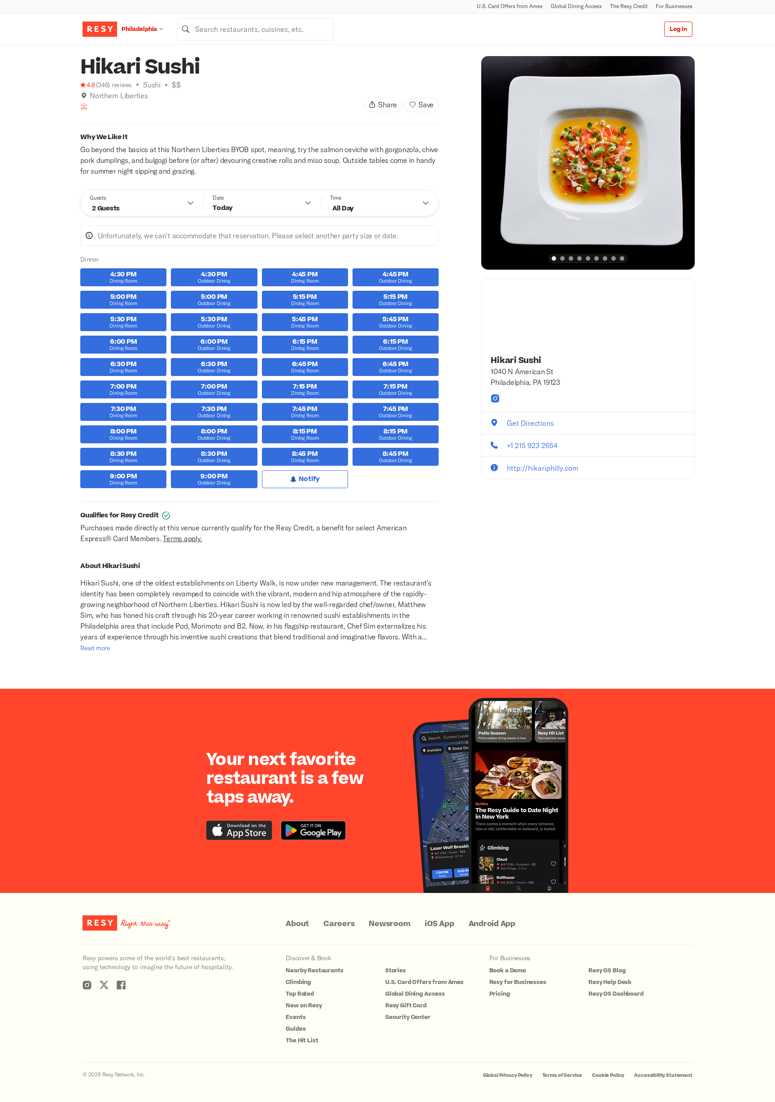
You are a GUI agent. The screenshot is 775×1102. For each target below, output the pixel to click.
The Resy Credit (629, 6)
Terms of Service (562, 1075)
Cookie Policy (608, 1075)
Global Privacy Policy (507, 1075)
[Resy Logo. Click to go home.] (100, 29)
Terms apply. (182, 538)
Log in (678, 29)
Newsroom (389, 923)
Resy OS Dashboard (615, 994)
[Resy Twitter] (104, 984)
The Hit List (302, 1040)
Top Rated (300, 994)
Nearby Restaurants (314, 970)
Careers (338, 923)
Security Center (408, 1017)
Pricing (499, 994)
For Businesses (674, 6)
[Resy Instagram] (87, 984)
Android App (492, 923)
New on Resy (304, 1005)
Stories (395, 970)
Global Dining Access (576, 6)
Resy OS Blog (606, 970)
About (297, 923)
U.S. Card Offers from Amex (510, 6)
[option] (588, 163)
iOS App (439, 923)
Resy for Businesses (517, 982)
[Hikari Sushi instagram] (495, 398)
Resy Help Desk (609, 982)
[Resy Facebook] (121, 984)
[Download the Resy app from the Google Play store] (313, 830)
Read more (95, 648)
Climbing (298, 982)
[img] (83, 95)
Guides (295, 1029)
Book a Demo (507, 970)
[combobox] (255, 29)
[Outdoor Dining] (83, 106)
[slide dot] (554, 258)
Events (295, 1017)
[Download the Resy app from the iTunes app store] (239, 830)
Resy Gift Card (406, 1005)
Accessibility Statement (663, 1075)
